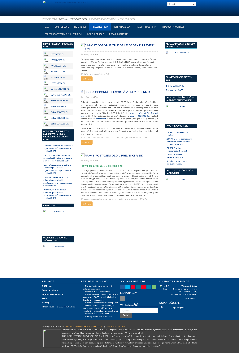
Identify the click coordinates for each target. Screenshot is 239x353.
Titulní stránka (60, 19)
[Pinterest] (143, 287)
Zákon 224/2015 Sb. (60, 124)
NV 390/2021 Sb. (58, 72)
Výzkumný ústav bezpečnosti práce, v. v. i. (84, 326)
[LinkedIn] (148, 287)
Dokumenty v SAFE (174, 90)
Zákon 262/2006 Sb (59, 112)
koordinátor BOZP (92, 137)
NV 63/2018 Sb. (58, 54)
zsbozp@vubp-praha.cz (117, 326)
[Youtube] (133, 287)
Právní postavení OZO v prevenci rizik (114, 155)
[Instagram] (138, 287)
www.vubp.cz (190, 298)
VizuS (44, 298)
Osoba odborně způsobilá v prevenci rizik (117, 92)
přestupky (119, 199)
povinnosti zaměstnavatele (96, 199)
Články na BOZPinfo (175, 86)
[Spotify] (154, 287)
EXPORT (107, 74)
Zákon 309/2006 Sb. (60, 118)
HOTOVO (143, 137)
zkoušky (120, 137)
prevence (105, 137)
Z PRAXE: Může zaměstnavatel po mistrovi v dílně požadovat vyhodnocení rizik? (180, 141)
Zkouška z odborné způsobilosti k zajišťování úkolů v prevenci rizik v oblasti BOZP (58, 148)
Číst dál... (86, 79)
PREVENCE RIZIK (79, 19)
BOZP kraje (47, 286)
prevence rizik (96, 74)
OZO (95, 54)
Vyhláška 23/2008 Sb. (60, 89)
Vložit (127, 315)
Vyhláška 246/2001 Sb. (61, 95)
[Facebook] (122, 287)
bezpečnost (101, 119)
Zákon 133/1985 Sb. (60, 100)
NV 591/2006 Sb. (58, 83)
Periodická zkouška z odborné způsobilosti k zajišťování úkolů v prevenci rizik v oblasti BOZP (57, 158)
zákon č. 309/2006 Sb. (139, 116)
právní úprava (131, 199)
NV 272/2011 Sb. (58, 60)
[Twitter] (127, 287)
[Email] (122, 298)
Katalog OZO (48, 303)
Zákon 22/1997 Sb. (59, 106)
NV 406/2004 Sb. (58, 77)
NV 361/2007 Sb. (58, 66)
